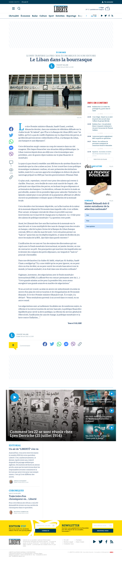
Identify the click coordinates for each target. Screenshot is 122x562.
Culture (43, 15)
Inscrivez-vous (102, 530)
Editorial (15, 445)
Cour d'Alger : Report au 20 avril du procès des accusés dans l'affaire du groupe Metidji (102, 119)
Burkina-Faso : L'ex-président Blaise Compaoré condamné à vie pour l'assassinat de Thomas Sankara (102, 127)
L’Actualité (14, 15)
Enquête (82, 15)
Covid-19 (25, 2)
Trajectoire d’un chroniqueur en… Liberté (23, 497)
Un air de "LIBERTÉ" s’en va (23, 449)
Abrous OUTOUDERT (20, 481)
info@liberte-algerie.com (18, 556)
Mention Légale (68, 542)
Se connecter (108, 2)
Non (87, 221)
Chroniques (16, 490)
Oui (87, 215)
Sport (51, 15)
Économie (25, 15)
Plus (111, 166)
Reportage (71, 15)
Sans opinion (90, 226)
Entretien (60, 15)
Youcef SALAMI (62, 65)
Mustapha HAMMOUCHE (21, 511)
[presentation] (86, 16)
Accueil (66, 540)
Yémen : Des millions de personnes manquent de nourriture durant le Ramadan (102, 143)
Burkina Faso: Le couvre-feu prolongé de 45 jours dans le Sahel (101, 109)
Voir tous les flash (100, 159)
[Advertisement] (61, 34)
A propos (79, 540)
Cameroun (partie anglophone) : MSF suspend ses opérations (102, 137)
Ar (95, 16)
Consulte (45, 530)
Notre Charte (80, 542)
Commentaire (25, 345)
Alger (95, 8)
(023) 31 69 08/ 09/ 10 (26, 555)
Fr (92, 16)
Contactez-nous (69, 544)
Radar (35, 15)
